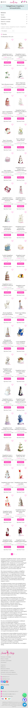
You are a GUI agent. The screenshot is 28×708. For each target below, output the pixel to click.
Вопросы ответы (5, 668)
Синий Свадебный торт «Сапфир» (20, 342)
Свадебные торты (14, 26)
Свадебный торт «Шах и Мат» (7, 483)
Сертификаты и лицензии (7, 670)
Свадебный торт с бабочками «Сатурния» (21, 428)
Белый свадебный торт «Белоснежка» (7, 313)
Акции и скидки (4, 658)
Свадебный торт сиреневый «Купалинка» (7, 428)
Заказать (7, 62)
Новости (3, 665)
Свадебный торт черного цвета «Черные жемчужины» (20, 401)
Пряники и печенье (5, 21)
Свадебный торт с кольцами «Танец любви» (21, 372)
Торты (2, 14)
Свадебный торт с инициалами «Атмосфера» (7, 228)
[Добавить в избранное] (12, 40)
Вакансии (3, 666)
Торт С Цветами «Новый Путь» (20, 140)
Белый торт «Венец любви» (20, 313)
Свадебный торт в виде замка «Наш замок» (21, 511)
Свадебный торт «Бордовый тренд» (7, 541)
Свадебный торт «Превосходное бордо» (21, 541)
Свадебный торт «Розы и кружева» (20, 483)
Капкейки (3, 17)
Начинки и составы (6, 656)
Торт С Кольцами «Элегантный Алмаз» (7, 141)
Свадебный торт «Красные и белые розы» (7, 513)
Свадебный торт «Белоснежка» (20, 256)
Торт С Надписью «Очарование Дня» (20, 83)
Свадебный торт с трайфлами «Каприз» (7, 285)
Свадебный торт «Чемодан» (20, 286)
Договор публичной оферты (8, 672)
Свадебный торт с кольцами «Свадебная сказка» (20, 56)
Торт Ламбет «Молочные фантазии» (7, 171)
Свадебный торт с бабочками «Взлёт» (7, 456)
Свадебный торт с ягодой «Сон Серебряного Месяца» (20, 169)
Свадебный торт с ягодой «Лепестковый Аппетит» (7, 199)
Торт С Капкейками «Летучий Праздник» (7, 112)
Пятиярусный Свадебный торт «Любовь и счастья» (7, 342)
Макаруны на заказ (6, 19)
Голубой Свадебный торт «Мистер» (7, 256)
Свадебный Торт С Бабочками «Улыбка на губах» (20, 112)
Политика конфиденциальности (9, 674)
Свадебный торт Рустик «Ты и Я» (20, 456)
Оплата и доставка (6, 660)
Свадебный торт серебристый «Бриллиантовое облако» (7, 371)
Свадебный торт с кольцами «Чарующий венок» (7, 401)
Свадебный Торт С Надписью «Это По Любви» (21, 199)
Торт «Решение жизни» (7, 84)
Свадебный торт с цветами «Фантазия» (7, 55)
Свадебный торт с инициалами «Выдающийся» (21, 228)
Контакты (3, 662)
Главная (3, 26)
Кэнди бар (3, 23)
